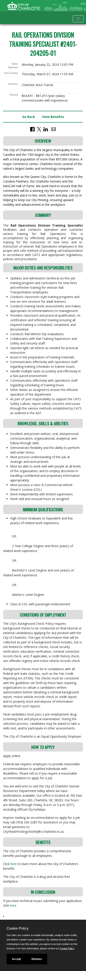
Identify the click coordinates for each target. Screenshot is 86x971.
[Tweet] (39, 129)
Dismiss (37, 959)
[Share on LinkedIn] (45, 129)
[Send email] (53, 129)
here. (13, 905)
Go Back (28, 117)
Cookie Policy (67, 948)
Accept (16, 959)
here (14, 864)
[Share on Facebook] (32, 129)
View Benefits (53, 117)
